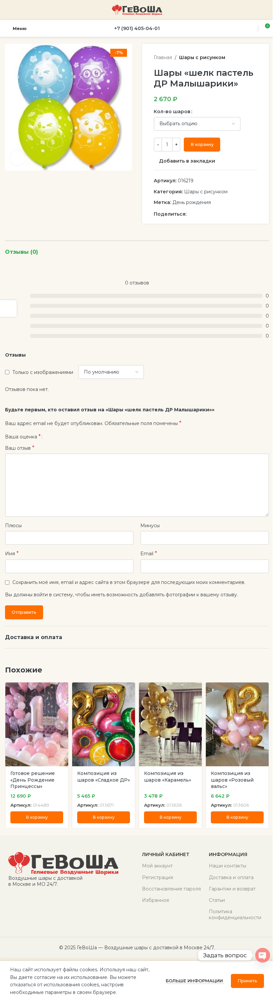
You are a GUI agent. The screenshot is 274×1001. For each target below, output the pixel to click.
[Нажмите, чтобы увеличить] (17, 158)
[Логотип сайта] (137, 10)
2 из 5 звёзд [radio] (54, 436)
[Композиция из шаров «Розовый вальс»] (237, 724)
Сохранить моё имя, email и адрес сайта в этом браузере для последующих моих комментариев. (128, 582)
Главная (163, 57)
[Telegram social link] (223, 214)
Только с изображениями (42, 372)
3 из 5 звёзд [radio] (59, 436)
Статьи (217, 900)
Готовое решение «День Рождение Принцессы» (32, 779)
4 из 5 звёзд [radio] (64, 436)
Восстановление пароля (171, 889)
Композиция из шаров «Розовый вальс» (232, 779)
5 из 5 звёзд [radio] (70, 436)
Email (148, 553)
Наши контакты (227, 866)
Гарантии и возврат (232, 889)
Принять (247, 980)
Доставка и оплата (231, 877)
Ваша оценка (23, 436)
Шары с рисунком (202, 57)
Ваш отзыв (19, 448)
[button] (36, 817)
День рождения (191, 202)
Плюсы (13, 526)
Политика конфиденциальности (235, 915)
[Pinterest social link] (190, 214)
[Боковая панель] (8, 308)
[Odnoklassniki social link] (198, 214)
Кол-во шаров (172, 112)
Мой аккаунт (157, 866)
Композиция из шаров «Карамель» (167, 776)
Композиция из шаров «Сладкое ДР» (103, 776)
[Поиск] (252, 28)
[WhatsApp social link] (206, 214)
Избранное (155, 900)
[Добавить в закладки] (62, 688)
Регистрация (157, 877)
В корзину (202, 144)
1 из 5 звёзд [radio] (49, 436)
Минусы (150, 526)
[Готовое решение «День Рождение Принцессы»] (36, 724)
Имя (12, 553)
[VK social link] (215, 214)
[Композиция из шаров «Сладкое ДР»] (103, 724)
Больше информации (195, 980)
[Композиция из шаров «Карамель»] (170, 724)
